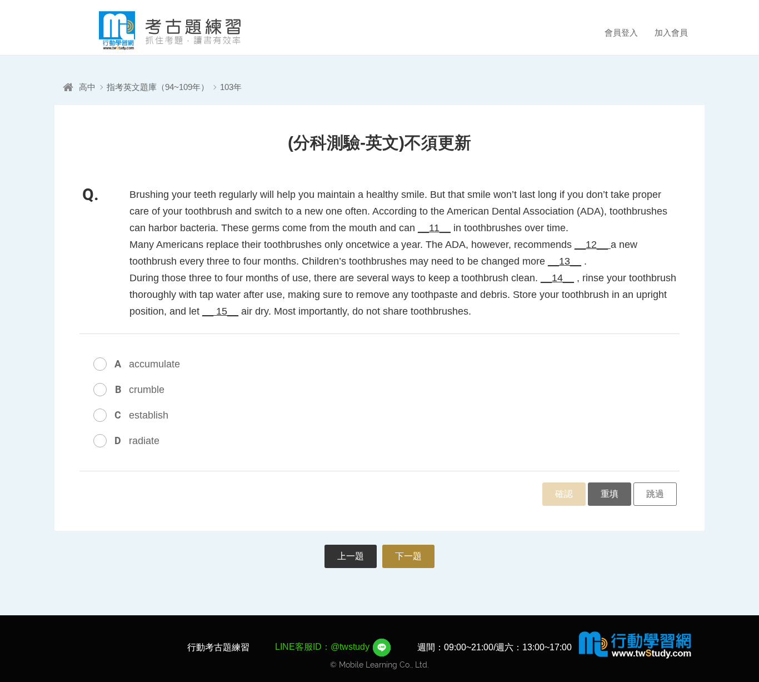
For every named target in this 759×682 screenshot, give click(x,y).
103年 (231, 87)
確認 (564, 494)
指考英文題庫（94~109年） (158, 87)
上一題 (350, 556)
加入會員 (671, 32)
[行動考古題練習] (154, 30)
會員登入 (621, 32)
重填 (609, 494)
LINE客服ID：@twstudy (323, 646)
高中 (87, 87)
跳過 (655, 494)
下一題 (408, 556)
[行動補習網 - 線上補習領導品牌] (635, 644)
